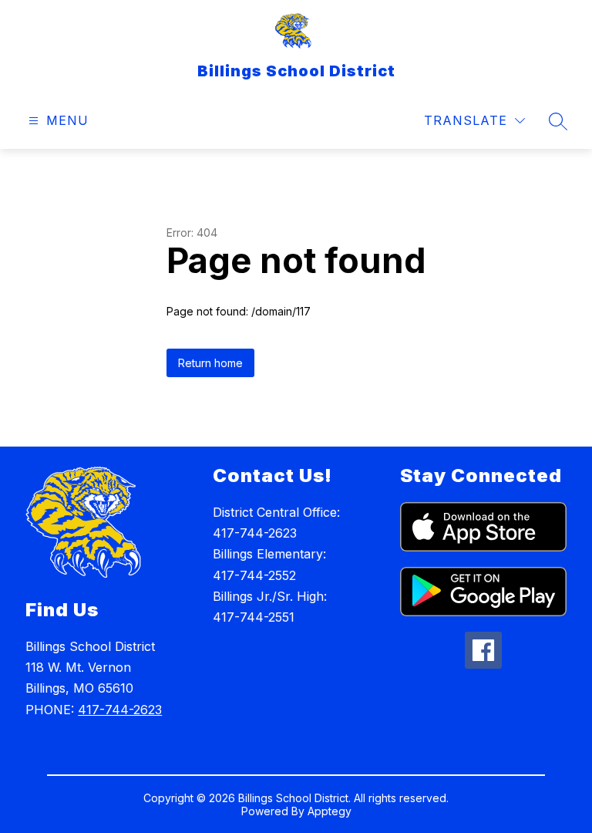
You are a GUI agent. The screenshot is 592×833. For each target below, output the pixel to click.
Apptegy (330, 811)
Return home (210, 362)
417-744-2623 (120, 709)
